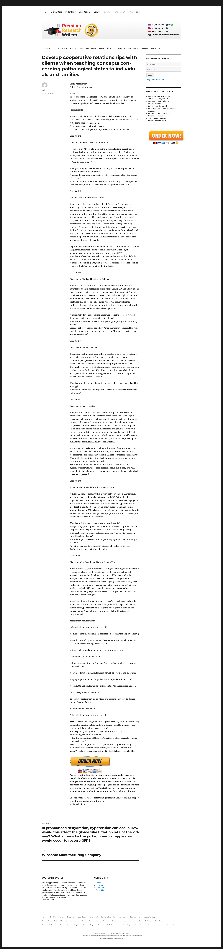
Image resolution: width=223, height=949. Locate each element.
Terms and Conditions (156, 925)
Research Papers (149, 48)
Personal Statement (49, 925)
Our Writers (56, 12)
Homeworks (136, 921)
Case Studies (122, 917)
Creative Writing (148, 917)
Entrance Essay (87, 921)
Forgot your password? (155, 80)
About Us (99, 885)
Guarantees (124, 921)
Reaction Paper (66, 925)
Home (45, 12)
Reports (106, 12)
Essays (97, 12)
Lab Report (148, 921)
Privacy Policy (172, 925)
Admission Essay (49, 48)
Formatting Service (110, 921)
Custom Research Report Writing (54, 921)
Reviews (101, 925)
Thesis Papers (135, 12)
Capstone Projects (87, 48)
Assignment (67, 48)
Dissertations (84, 12)
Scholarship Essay (114, 925)
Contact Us (100, 890)
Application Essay (79, 917)
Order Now (70, 12)
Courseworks (135, 917)
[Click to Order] (104, 764)
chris (43, 90)
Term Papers (119, 12)
